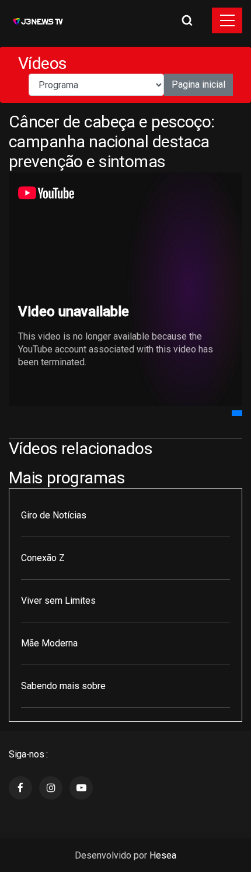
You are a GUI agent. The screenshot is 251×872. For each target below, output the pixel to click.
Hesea (162, 855)
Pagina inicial (198, 84)
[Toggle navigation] (227, 20)
